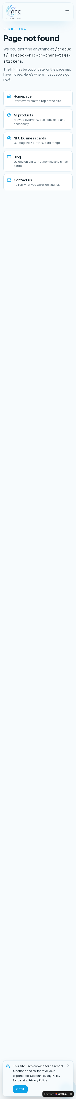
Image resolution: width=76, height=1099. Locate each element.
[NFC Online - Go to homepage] (13, 12)
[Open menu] (67, 11)
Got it (20, 1089)
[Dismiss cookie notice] (68, 1065)
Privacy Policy (37, 1080)
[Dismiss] (70, 1093)
